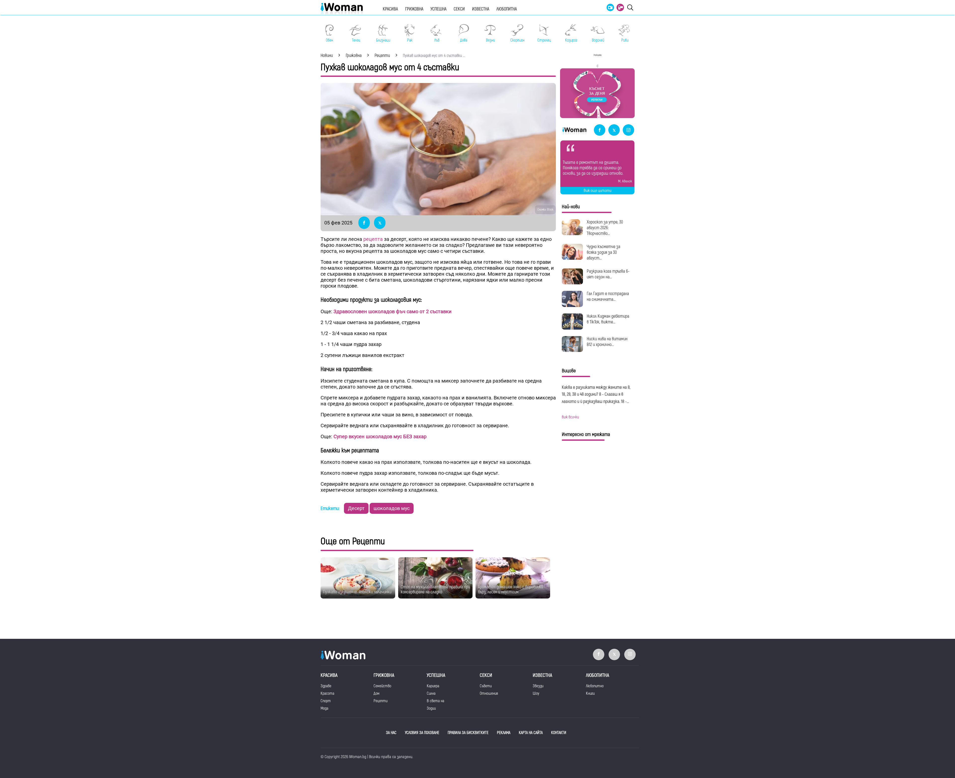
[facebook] (600, 130)
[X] (614, 130)
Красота (327, 693)
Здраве (326, 686)
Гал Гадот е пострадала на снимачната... (608, 296)
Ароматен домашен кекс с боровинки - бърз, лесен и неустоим (512, 589)
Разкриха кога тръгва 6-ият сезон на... (608, 274)
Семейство (382, 686)
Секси (459, 9)
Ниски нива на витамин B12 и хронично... (607, 341)
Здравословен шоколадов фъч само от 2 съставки (393, 311)
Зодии (431, 708)
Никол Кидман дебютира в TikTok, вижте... (608, 319)
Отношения (489, 693)
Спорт (326, 700)
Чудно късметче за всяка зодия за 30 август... (603, 252)
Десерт (356, 508)
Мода (324, 708)
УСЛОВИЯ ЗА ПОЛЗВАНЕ (422, 732)
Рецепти (380, 700)
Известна (480, 9)
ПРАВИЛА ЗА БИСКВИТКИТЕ (468, 732)
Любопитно (595, 686)
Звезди (538, 686)
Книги (590, 693)
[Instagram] (628, 130)
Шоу (536, 693)
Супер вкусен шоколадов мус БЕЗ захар (380, 436)
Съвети (486, 686)
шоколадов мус (392, 508)
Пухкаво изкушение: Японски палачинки (357, 592)
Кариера (433, 686)
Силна (431, 693)
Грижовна (414, 9)
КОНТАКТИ (558, 732)
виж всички (570, 417)
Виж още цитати (597, 190)
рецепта (373, 239)
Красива (390, 9)
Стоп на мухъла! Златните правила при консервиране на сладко (435, 589)
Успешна (438, 9)
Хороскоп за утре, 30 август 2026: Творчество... (605, 227)
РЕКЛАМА (503, 732)
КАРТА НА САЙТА (531, 732)
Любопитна (506, 9)
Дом (377, 693)
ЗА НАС (391, 732)
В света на (435, 700)
